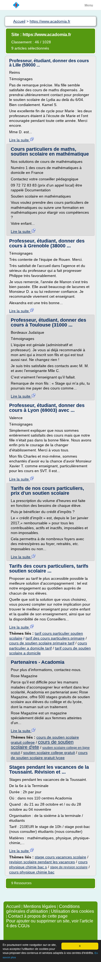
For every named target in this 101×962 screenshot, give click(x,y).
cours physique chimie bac (31, 872)
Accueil (13, 906)
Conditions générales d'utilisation (43, 909)
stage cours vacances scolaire (60, 857)
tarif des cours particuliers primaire (55, 638)
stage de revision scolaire (69, 867)
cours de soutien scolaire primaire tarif (41, 643)
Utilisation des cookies (72, 911)
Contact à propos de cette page (38, 916)
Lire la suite (19, 140)
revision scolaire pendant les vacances (42, 862)
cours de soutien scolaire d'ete (42, 744)
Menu (89, 5)
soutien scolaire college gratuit (49, 752)
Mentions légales (39, 906)
